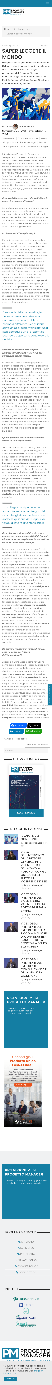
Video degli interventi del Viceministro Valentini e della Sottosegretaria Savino (33, 902)
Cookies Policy (27, 1266)
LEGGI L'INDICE (26, 812)
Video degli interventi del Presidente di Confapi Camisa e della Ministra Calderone (34, 967)
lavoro (42, 142)
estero (44, 138)
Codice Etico (27, 1272)
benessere (9, 138)
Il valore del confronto (30, 837)
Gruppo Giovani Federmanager (19, 142)
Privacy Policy (27, 1260)
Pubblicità (27, 1254)
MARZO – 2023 (18, 131)
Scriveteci (27, 1247)
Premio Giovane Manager (34, 146)
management (10, 146)
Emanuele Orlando (28, 138)
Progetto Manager (33, 843)
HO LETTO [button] (10, 1379)
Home (7, 29)
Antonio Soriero (26, 126)
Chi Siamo (27, 1241)
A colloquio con (22, 29)
